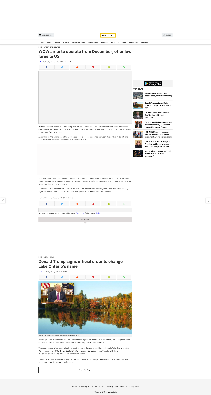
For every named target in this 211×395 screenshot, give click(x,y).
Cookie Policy (100, 386)
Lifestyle (115, 42)
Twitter (99, 213)
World (57, 42)
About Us (76, 386)
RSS (116, 386)
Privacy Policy (87, 386)
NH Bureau (41, 272)
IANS (40, 62)
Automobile (93, 42)
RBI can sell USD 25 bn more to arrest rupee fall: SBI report (2, 200)
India (49, 42)
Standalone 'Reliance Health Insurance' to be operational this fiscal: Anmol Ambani (208, 200)
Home (42, 42)
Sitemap (110, 386)
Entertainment (78, 42)
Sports (66, 42)
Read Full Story (85, 370)
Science (144, 42)
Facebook (80, 213)
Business (104, 42)
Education (133, 42)
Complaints (134, 386)
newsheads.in (111, 392)
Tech (124, 42)
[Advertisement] (105, 15)
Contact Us (123, 386)
